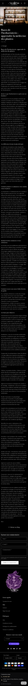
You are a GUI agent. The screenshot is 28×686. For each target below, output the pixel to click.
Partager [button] (4, 46)
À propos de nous (7, 601)
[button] (2, 3)
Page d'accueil (6, 611)
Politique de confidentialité (10, 626)
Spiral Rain (8, 668)
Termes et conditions (8, 629)
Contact (5, 607)
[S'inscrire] (22, 638)
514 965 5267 (6, 676)
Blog (4, 604)
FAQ (4, 620)
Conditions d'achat (7, 623)
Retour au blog (15, 527)
